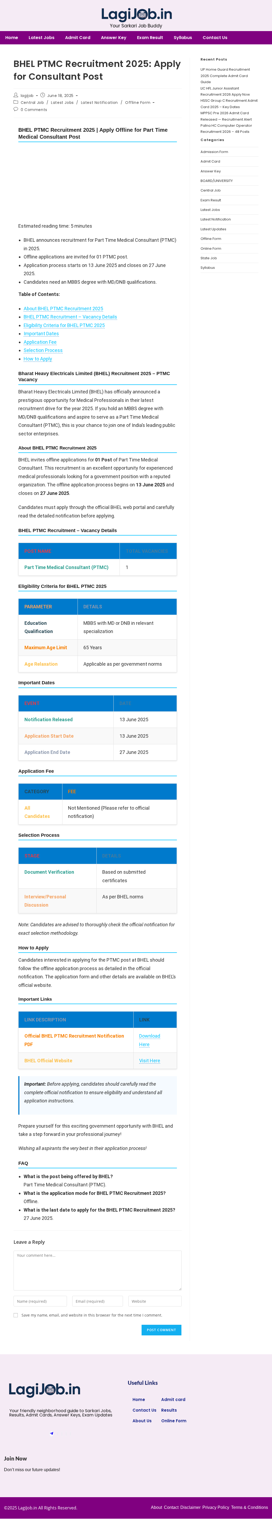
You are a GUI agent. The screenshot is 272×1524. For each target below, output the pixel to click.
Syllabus (183, 38)
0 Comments (34, 109)
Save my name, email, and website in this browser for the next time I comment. (92, 1315)
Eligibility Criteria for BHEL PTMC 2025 (64, 325)
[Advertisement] (97, 182)
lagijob (27, 95)
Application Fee (40, 342)
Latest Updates (213, 229)
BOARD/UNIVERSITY (217, 180)
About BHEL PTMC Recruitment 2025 (63, 308)
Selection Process (43, 350)
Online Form (211, 248)
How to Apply (38, 359)
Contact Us (215, 38)
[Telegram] (51, 1434)
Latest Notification (99, 102)
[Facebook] (57, 1434)
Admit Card (77, 38)
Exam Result (150, 38)
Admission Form (214, 151)
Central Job (32, 102)
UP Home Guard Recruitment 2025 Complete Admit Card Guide (225, 75)
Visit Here (149, 1060)
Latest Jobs (41, 38)
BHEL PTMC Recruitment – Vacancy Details (70, 317)
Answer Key (113, 38)
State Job (209, 258)
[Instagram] (70, 1434)
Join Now (16, 1458)
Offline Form (137, 102)
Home (11, 38)
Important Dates (41, 333)
